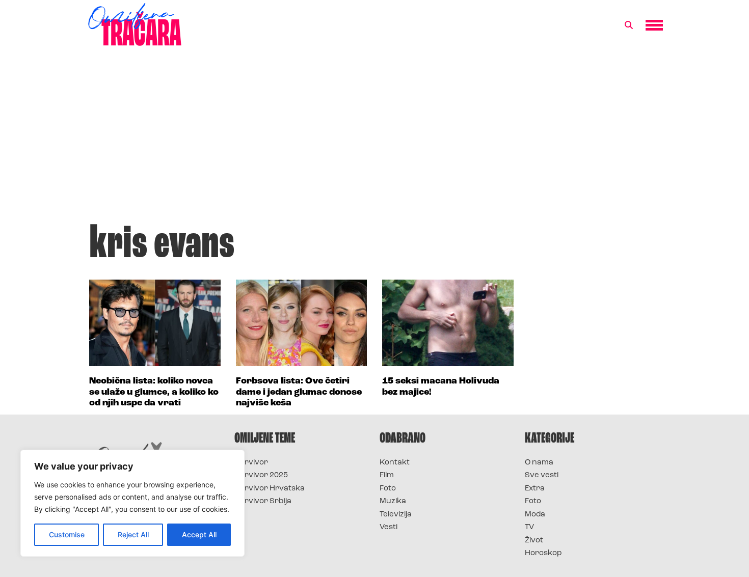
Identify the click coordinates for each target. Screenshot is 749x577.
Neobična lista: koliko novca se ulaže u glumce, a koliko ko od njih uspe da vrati (154, 392)
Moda (535, 514)
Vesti (388, 527)
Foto (388, 488)
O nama (539, 462)
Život (534, 540)
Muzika (393, 501)
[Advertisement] (374, 139)
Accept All (199, 534)
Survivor (251, 462)
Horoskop (543, 553)
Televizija (396, 514)
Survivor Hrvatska (269, 488)
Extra (535, 488)
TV (529, 527)
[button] (629, 25)
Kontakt (395, 462)
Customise (67, 534)
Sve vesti (541, 475)
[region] (132, 503)
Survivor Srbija (262, 501)
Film (387, 475)
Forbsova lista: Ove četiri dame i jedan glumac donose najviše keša (299, 392)
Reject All (133, 534)
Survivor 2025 (261, 475)
